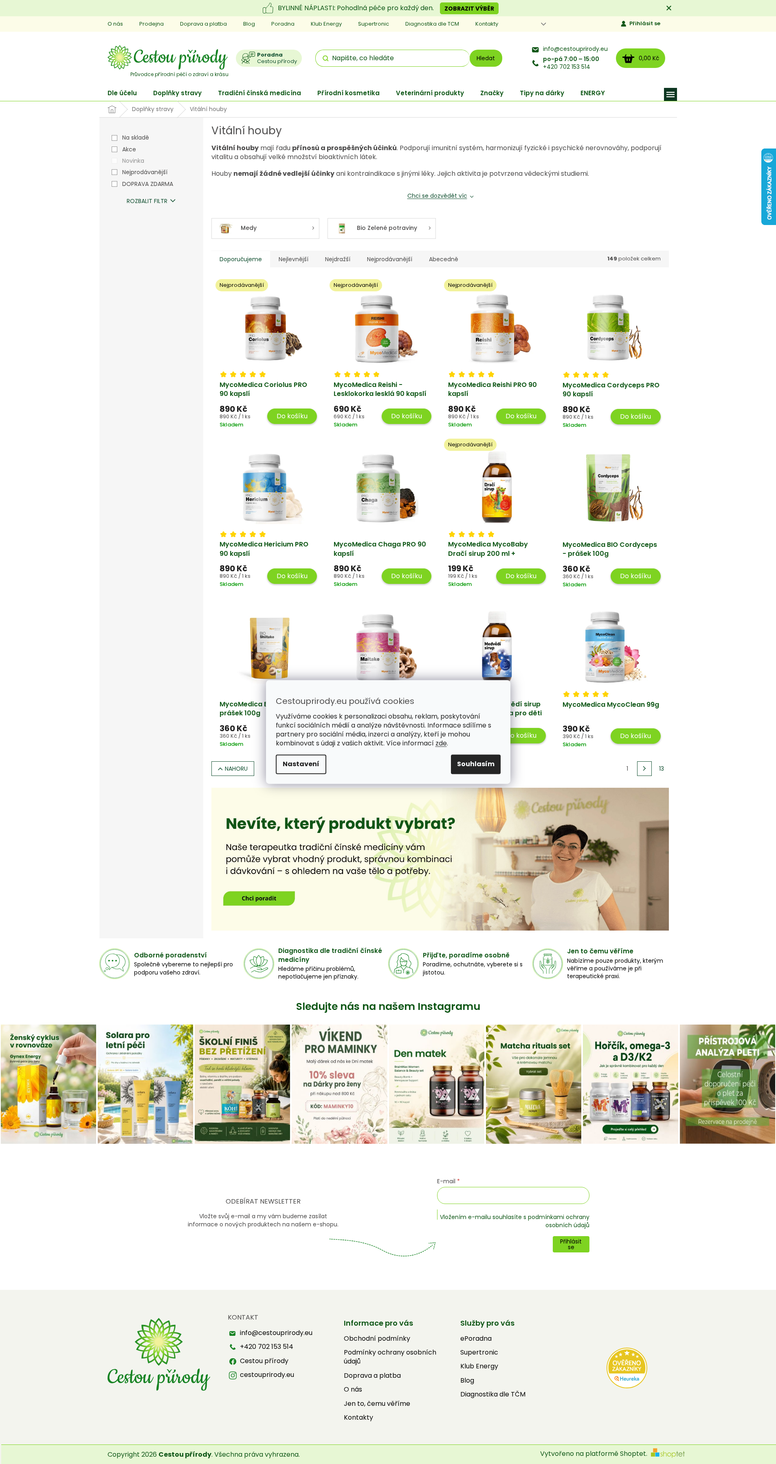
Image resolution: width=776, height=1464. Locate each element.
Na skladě (135, 137)
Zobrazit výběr (469, 8)
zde (441, 743)
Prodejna (151, 24)
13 (661, 769)
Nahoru (236, 769)
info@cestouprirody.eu (575, 49)
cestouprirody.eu (267, 1374)
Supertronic (373, 24)
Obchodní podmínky (377, 1338)
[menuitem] (122, 93)
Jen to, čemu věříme (377, 1403)
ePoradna (476, 1338)
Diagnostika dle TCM (432, 24)
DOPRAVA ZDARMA (147, 184)
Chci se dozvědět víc (437, 196)
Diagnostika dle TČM (492, 1394)
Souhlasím (476, 764)
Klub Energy (326, 24)
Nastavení (301, 764)
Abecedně (443, 259)
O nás (115, 24)
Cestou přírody (264, 1361)
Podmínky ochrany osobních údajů (390, 1357)
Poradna (283, 24)
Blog (249, 24)
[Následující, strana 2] (644, 768)
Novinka (133, 161)
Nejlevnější (293, 259)
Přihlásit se (644, 23)
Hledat (486, 58)
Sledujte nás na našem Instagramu (388, 1006)
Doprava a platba (203, 24)
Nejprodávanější (144, 172)
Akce (129, 149)
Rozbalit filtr (147, 201)
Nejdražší (337, 259)
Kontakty (486, 24)
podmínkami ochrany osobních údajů (558, 1221)
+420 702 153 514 (571, 63)
